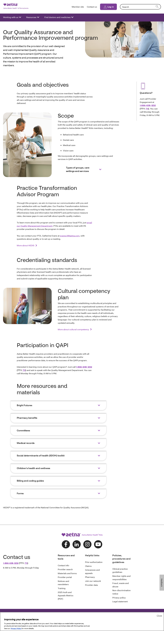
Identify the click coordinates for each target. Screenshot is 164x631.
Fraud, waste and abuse (120, 585)
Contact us (92, 6)
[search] (157, 6)
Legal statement (120, 601)
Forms (20, 493)
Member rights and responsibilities (121, 578)
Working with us (10, 17)
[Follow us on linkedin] (77, 544)
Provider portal (65, 577)
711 (147, 108)
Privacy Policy (16, 628)
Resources (31, 17)
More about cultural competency (73, 329)
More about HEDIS (25, 245)
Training (61, 588)
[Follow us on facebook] (66, 544)
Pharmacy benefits (27, 417)
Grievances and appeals (92, 571)
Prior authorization (93, 562)
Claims (88, 566)
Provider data (91, 585)
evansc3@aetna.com (70, 235)
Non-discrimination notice (121, 592)
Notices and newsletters (63, 583)
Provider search (65, 569)
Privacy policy (119, 597)
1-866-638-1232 (148, 105)
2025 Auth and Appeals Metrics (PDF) (65, 595)
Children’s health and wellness (33, 468)
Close (159, 615)
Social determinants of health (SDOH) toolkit (40, 455)
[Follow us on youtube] (98, 544)
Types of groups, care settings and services (77, 169)
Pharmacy (90, 577)
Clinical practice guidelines (120, 570)
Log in (110, 6)
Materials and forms (67, 573)
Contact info (63, 565)
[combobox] (140, 6)
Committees (23, 430)
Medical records (25, 443)
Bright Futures (24, 405)
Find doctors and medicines (57, 17)
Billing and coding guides (30, 480)
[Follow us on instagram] (87, 544)
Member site (78, 6)
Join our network (93, 581)
